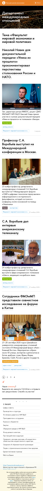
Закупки (5, 425)
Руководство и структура (12, 411)
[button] (16, 401)
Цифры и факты (8, 408)
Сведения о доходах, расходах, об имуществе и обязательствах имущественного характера (19, 440)
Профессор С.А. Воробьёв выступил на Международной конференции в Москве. (19, 146)
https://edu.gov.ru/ (9, 469)
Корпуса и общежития (10, 422)
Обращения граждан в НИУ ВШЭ (14, 429)
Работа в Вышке (8, 455)
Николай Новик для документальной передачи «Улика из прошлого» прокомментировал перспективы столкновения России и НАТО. (18, 63)
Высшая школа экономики (15, 3)
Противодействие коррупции (13, 436)
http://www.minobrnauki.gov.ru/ (13, 465)
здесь (33, 477)
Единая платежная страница (12, 452)
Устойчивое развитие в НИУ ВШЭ (14, 415)
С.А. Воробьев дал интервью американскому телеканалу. (15, 227)
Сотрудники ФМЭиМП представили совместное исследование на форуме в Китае (20, 302)
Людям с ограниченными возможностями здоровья (20, 448)
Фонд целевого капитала (11, 432)
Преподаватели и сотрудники (13, 418)
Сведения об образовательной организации (18, 445)
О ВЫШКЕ (7, 404)
